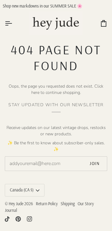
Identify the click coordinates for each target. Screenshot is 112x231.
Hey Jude (16, 203)
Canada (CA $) (21, 190)
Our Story (86, 203)
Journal (11, 210)
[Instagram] (29, 219)
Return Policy (47, 203)
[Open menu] (14, 23)
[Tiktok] (7, 219)
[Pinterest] (18, 219)
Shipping (68, 203)
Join (94, 163)
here (35, 92)
